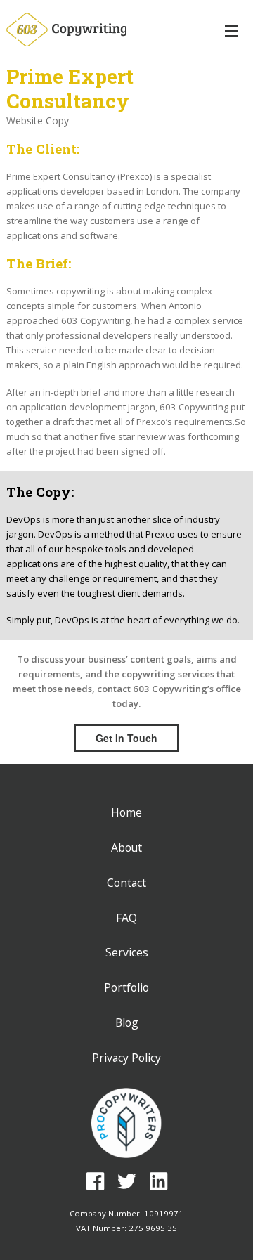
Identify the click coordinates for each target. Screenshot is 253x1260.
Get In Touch (126, 738)
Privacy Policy (126, 1057)
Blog (126, 1022)
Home (126, 812)
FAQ (126, 917)
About (126, 847)
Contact (126, 882)
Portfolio (126, 987)
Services (126, 952)
